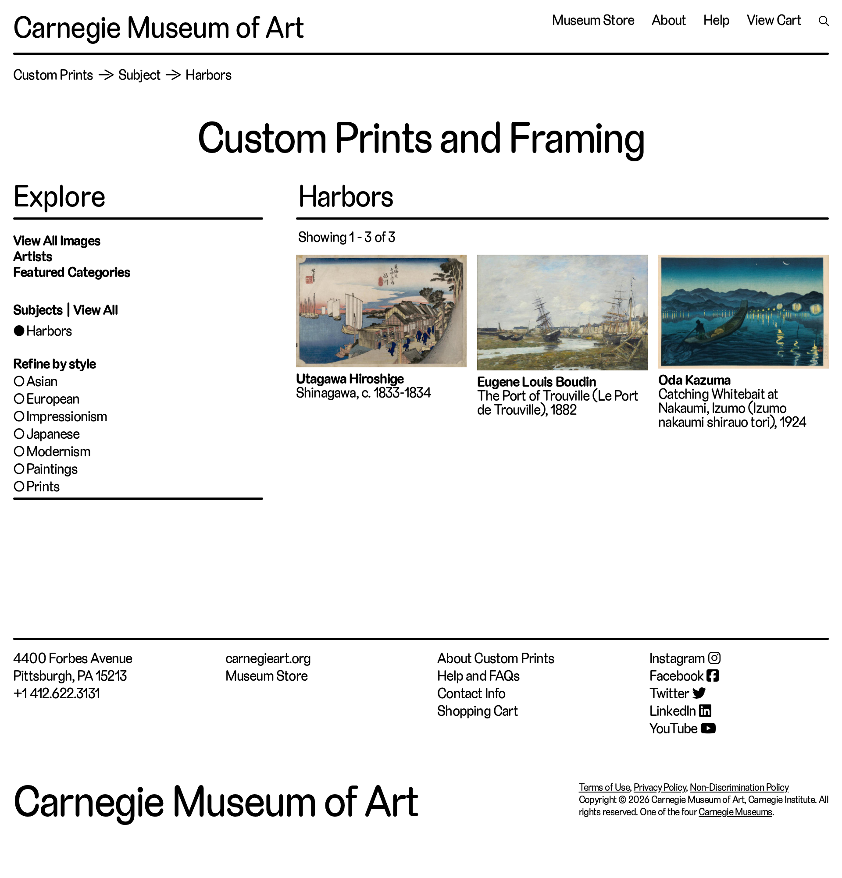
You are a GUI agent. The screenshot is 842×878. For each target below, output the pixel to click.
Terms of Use (604, 787)
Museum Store (593, 20)
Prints (43, 486)
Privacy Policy (660, 787)
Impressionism (66, 416)
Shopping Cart (477, 711)
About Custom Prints (495, 658)
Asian (41, 381)
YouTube (673, 728)
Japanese (53, 434)
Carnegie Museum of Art (158, 27)
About (669, 20)
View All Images (56, 240)
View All (95, 310)
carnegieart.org (268, 658)
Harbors (49, 331)
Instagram (677, 658)
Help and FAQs (478, 676)
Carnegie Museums (735, 812)
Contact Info (471, 693)
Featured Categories (71, 272)
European (53, 399)
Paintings (52, 469)
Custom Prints (53, 75)
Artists (32, 256)
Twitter (669, 693)
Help (716, 20)
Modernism (58, 451)
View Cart (774, 20)
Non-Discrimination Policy (739, 787)
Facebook (676, 676)
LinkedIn (672, 711)
